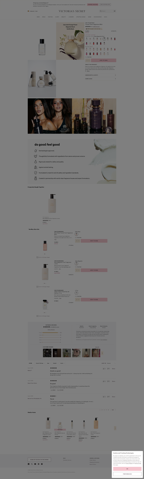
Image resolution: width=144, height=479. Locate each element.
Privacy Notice (129, 463)
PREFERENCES (127, 474)
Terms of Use (138, 463)
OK (127, 468)
